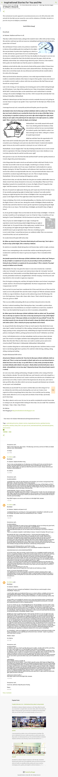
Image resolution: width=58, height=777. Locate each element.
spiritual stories (45, 423)
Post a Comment (7, 692)
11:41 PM (9, 678)
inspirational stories (34, 423)
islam (16, 425)
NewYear (5, 431)
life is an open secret (24, 425)
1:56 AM (9, 518)
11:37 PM (9, 472)
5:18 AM (9, 578)
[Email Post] (4, 430)
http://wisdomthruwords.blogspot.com (23, 410)
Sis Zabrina (10, 457)
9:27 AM (9, 640)
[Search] (56, 2)
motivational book (36, 425)
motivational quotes (47, 425)
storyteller (6, 425)
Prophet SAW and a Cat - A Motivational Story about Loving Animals (28, 704)
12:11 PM (9, 452)
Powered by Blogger (30, 772)
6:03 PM (9, 689)
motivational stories (12, 423)
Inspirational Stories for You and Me (23, 2)
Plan (10, 431)
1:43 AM (9, 500)
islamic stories (23, 423)
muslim (11, 425)
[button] (4, 12)
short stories (6, 428)
